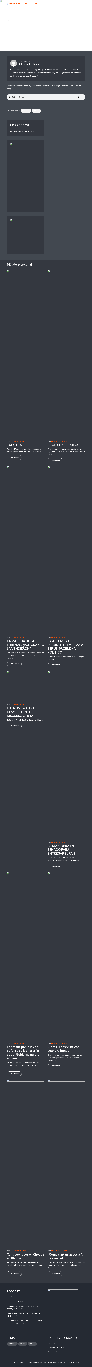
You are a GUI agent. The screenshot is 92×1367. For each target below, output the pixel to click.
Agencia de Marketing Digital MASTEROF (33, 1362)
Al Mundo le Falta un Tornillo (58, 1347)
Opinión (22, 1344)
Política (36, 111)
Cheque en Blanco (13, 36)
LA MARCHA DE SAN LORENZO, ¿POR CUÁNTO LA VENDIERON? (25, 644)
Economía (26, 111)
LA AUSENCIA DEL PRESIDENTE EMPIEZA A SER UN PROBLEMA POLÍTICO (65, 646)
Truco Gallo (52, 1343)
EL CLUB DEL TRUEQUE (64, 445)
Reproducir (15, 457)
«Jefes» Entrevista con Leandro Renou (63, 1048)
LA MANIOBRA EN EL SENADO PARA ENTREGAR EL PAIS (63, 849)
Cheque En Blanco (18, 20)
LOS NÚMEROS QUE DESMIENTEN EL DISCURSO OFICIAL (21, 712)
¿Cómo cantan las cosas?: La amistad (65, 1256)
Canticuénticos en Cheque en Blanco (25, 1256)
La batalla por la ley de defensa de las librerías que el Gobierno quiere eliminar (23, 1052)
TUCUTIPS (14, 445)
